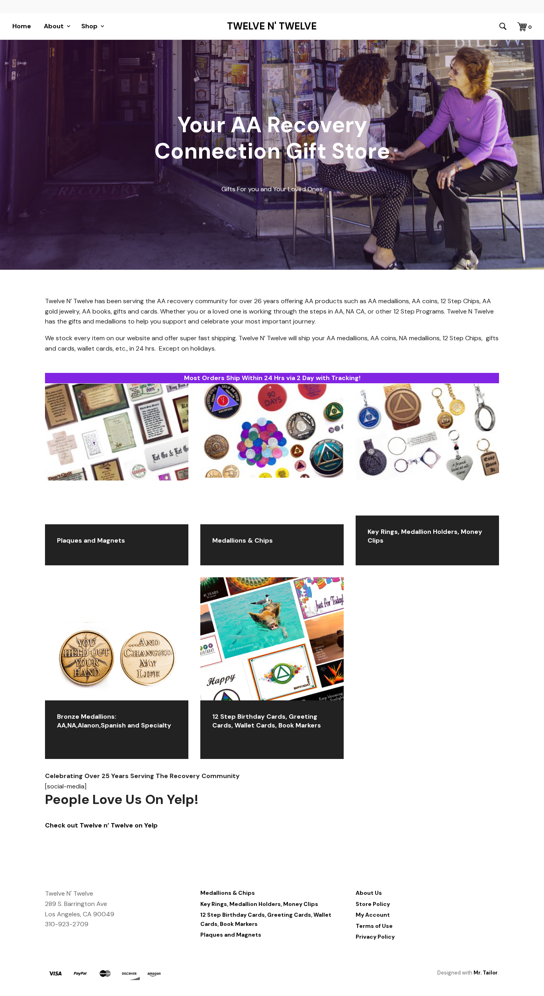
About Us (369, 892)
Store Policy (373, 904)
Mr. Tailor (486, 972)
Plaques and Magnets (230, 934)
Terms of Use (374, 925)
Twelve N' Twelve (272, 26)
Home (21, 26)
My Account (373, 914)
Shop (89, 26)
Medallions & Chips (227, 892)
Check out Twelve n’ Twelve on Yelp (101, 825)
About (54, 26)
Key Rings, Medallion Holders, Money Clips (259, 904)
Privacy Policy (375, 936)
